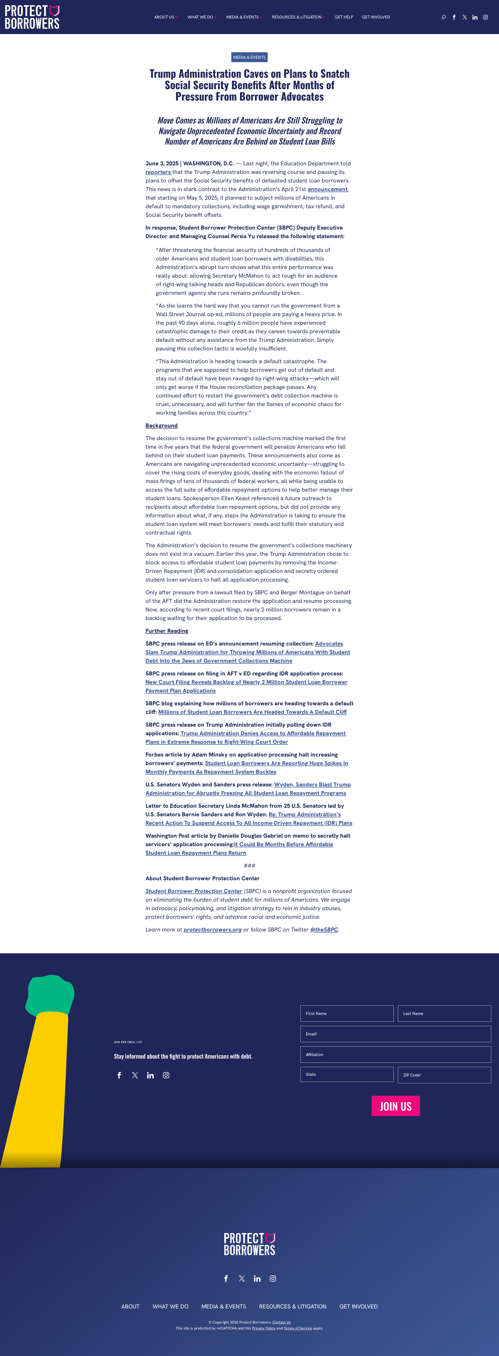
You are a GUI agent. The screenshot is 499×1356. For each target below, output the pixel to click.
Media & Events (242, 17)
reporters (159, 172)
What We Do (200, 17)
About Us (164, 17)
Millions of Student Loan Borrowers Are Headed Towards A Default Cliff (252, 712)
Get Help (344, 17)
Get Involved (376, 17)
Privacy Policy (263, 1328)
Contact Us (281, 1322)
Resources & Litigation (296, 17)
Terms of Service (298, 1328)
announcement (327, 189)
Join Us (396, 1106)
